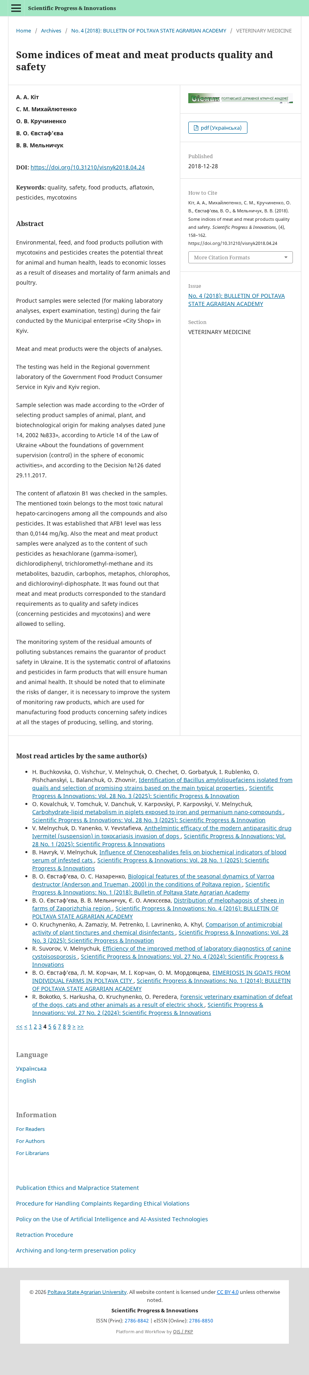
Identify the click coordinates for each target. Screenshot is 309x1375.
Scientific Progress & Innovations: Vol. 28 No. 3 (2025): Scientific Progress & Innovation (153, 792)
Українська (31, 1068)
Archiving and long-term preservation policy (76, 1250)
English (26, 1080)
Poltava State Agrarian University (87, 1292)
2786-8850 (201, 1320)
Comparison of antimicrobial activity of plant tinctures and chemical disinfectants (157, 928)
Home (23, 30)
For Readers (30, 1129)
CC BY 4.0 (228, 1292)
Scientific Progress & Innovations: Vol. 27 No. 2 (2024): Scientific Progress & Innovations (147, 1008)
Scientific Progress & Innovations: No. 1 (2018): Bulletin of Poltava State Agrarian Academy (151, 888)
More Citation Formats (222, 257)
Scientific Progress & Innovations (72, 8)
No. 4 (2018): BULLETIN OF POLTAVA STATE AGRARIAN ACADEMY (148, 30)
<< (19, 1026)
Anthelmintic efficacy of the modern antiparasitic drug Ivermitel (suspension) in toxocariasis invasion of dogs (162, 832)
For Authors (30, 1141)
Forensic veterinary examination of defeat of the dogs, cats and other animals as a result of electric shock (162, 1000)
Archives (51, 30)
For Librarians (32, 1153)
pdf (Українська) (221, 127)
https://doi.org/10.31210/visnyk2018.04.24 (88, 167)
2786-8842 (137, 1320)
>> (80, 1026)
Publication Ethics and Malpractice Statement (77, 1188)
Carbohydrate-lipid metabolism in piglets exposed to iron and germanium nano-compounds (157, 812)
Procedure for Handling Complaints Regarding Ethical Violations (103, 1203)
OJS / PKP (183, 1331)
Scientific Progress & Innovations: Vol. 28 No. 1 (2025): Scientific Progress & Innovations (159, 840)
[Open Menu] (16, 8)
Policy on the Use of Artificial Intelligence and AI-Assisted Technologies (112, 1219)
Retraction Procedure (44, 1235)
